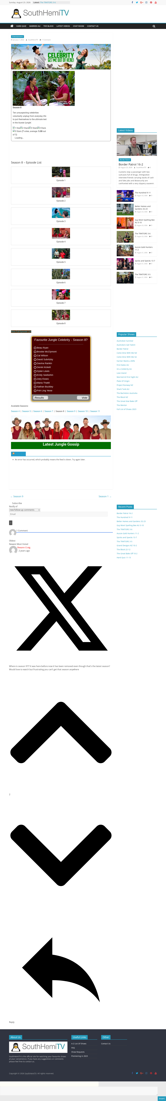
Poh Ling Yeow (44, 390)
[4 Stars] (41, 128)
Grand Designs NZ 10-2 (127, 545)
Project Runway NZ (125, 385)
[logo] (38, 1043)
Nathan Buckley (45, 386)
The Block (48, 26)
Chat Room (78, 26)
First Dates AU (123, 365)
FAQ (73, 1048)
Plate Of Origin (123, 381)
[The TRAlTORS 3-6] (125, 232)
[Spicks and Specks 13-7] (125, 259)
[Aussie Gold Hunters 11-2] (125, 246)
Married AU (34, 26)
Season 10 (83, 411)
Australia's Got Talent (126, 345)
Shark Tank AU (123, 389)
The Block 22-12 (123, 549)
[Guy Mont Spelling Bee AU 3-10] (125, 218)
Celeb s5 (19, 453)
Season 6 (37, 411)
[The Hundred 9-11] (125, 191)
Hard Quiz (21, 26)
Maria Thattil (43, 382)
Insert (162, 1098)
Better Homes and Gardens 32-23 (143, 207)
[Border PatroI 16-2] (137, 136)
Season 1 (105, 496)
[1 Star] (16, 128)
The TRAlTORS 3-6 (142, 233)
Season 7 (48, 411)
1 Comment (46, 40)
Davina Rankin (44, 363)
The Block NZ (122, 397)
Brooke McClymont (47, 351)
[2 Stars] (24, 128)
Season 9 (71, 411)
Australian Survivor (125, 341)
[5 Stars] (17, 131)
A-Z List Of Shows (78, 1043)
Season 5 (26, 411)
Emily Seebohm (45, 375)
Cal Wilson (42, 355)
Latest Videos (63, 26)
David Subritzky (45, 359)
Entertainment (17, 36)
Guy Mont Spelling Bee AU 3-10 (53, 3)
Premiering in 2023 (79, 1056)
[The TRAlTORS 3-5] (125, 273)
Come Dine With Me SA (127, 357)
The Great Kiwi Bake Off (127, 401)
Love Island (121, 373)
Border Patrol (125, 160)
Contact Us (92, 26)
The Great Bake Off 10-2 (127, 553)
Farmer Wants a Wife (126, 361)
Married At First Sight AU (127, 377)
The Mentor (122, 405)
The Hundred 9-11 (143, 192)
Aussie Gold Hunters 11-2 (128, 533)
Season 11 (95, 411)
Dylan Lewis (43, 371)
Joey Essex (43, 379)
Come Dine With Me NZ (127, 353)
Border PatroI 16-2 (131, 164)
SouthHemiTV (33, 40)
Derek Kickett (44, 367)
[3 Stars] (33, 128)
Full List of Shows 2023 (126, 409)
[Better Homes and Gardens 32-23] (125, 205)
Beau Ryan (42, 347)
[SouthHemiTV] (12, 26)
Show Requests (78, 1052)
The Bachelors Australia (127, 393)
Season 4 (15, 411)
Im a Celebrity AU (124, 369)
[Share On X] (61, 659)
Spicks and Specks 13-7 (145, 261)
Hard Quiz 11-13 (124, 557)
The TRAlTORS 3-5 (142, 274)
